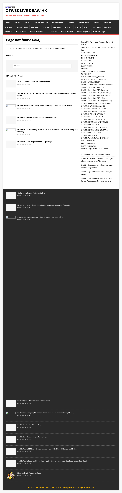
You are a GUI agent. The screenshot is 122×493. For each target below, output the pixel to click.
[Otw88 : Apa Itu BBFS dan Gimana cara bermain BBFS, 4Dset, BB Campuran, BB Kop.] (11, 454)
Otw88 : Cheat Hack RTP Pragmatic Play (96, 101)
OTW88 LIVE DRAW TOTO (39, 487)
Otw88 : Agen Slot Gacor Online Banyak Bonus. (37, 117)
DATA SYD (8, 27)
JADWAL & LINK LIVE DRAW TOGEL (95, 79)
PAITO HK (34, 27)
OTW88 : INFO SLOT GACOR (92, 117)
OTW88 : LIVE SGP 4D (89, 135)
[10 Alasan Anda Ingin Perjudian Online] (11, 86)
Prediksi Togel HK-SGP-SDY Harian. (94, 149)
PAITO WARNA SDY (88, 143)
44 (30, 464)
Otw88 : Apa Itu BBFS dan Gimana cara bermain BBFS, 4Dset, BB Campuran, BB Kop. (47, 449)
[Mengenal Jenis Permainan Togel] (11, 478)
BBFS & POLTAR (87, 58)
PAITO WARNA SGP (88, 146)
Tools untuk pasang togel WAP (93, 71)
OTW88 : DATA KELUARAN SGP (93, 111)
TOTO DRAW (86, 74)
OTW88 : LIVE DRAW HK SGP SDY (94, 119)
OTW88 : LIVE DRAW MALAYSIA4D (94, 122)
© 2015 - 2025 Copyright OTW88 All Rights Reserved (72, 487)
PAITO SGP (46, 27)
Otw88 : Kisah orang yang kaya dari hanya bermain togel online (44, 105)
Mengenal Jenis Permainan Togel (29, 473)
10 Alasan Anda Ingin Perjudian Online (33, 81)
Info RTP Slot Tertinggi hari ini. (92, 76)
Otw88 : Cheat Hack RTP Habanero (94, 90)
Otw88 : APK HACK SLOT (90, 82)
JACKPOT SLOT (87, 63)
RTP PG (78, 27)
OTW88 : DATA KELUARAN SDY (93, 109)
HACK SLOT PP (21, 32)
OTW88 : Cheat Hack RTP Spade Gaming (96, 103)
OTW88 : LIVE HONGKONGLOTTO (94, 130)
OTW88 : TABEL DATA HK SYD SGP (95, 138)
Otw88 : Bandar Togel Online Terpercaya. (35, 141)
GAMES (7, 32)
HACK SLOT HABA (67, 32)
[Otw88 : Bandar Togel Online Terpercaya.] (11, 146)
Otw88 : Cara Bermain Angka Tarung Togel (32, 437)
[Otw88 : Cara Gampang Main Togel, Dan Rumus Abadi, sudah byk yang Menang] (11, 134)
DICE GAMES (86, 60)
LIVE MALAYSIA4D (57, 22)
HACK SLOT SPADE (36, 32)
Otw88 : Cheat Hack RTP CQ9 (92, 87)
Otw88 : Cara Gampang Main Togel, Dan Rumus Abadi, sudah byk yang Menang (47, 130)
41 (30, 144)
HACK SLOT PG (51, 32)
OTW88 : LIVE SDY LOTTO (91, 133)
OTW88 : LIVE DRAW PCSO (91, 124)
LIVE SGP (17, 22)
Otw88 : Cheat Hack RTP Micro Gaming (96, 95)
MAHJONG (85, 68)
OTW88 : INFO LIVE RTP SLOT (93, 114)
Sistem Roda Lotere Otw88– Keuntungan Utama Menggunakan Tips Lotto (46, 94)
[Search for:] (42, 66)
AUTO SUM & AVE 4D (89, 55)
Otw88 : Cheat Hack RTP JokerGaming (95, 93)
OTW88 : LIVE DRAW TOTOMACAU (94, 127)
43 (30, 451)
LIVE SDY (27, 22)
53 (30, 120)
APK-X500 (107, 27)
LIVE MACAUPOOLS (41, 22)
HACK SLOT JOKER (83, 32)
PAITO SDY (57, 27)
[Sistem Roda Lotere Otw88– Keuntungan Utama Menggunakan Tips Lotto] (11, 98)
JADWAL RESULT (84, 22)
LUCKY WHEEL (86, 66)
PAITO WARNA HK (88, 141)
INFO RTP (68, 27)
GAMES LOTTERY (88, 52)
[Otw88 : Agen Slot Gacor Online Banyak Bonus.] (11, 122)
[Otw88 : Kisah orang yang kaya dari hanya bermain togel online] (11, 110)
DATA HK (97, 22)
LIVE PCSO (71, 22)
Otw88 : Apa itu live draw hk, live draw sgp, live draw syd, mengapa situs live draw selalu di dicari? (52, 461)
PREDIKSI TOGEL (22, 27)
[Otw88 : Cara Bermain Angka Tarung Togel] (11, 442)
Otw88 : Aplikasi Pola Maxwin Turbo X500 (97, 85)
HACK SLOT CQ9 (99, 32)
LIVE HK (7, 22)
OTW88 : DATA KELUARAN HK (93, 106)
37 (30, 439)
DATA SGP (107, 22)
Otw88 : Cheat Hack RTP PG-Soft (94, 98)
